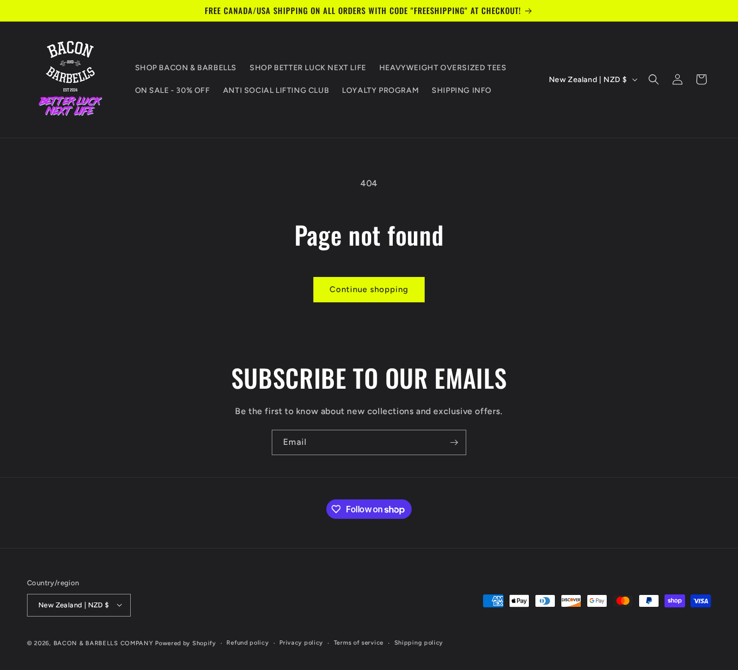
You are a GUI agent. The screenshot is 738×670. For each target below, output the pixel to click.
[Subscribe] (454, 442)
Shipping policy (419, 642)
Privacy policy (301, 642)
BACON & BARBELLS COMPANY (103, 642)
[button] (654, 79)
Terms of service (359, 642)
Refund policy (247, 642)
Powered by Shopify (185, 642)
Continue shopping (369, 289)
